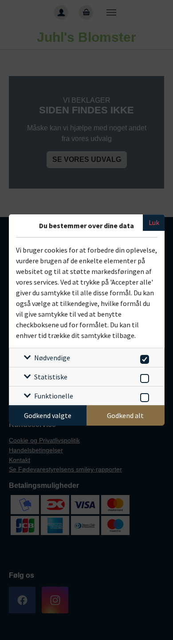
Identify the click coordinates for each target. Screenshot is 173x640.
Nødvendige (52, 357)
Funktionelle (53, 395)
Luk (154, 222)
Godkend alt (125, 415)
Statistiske (50, 376)
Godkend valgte (47, 415)
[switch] (143, 358)
